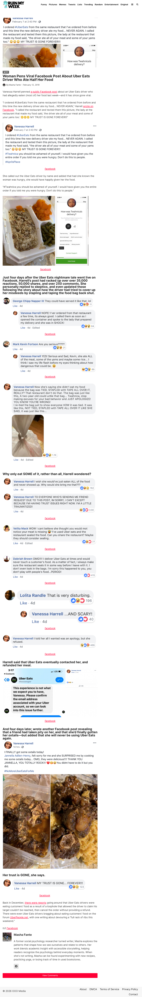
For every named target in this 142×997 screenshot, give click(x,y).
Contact (133, 994)
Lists (79, 4)
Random (99, 4)
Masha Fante (15, 85)
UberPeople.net (19, 917)
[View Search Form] (137, 4)
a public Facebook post (44, 91)
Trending (88, 4)
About (83, 989)
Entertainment (111, 4)
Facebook (12, 928)
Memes (62, 4)
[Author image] (4, 85)
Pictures (53, 4)
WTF (6, 72)
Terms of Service (109, 989)
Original (124, 4)
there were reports (35, 902)
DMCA (93, 989)
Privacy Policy (130, 989)
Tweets (71, 4)
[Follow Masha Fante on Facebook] (16, 966)
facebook (50, 168)
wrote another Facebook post (55, 729)
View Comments (50, 975)
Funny (44, 4)
